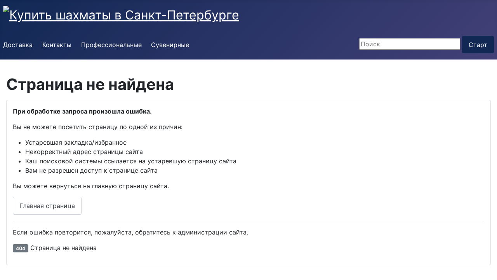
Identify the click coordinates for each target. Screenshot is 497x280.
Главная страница (47, 206)
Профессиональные (111, 45)
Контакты (56, 45)
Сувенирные (170, 45)
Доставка (18, 45)
